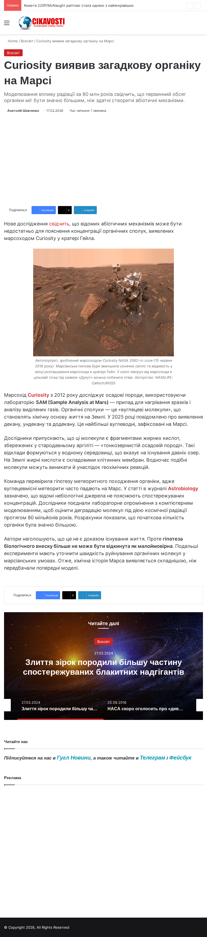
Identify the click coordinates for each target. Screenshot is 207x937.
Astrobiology (183, 488)
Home (12, 41)
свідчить (59, 224)
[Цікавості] (42, 22)
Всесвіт (27, 41)
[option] (103, 666)
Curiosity (38, 395)
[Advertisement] (103, 159)
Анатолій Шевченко (23, 111)
